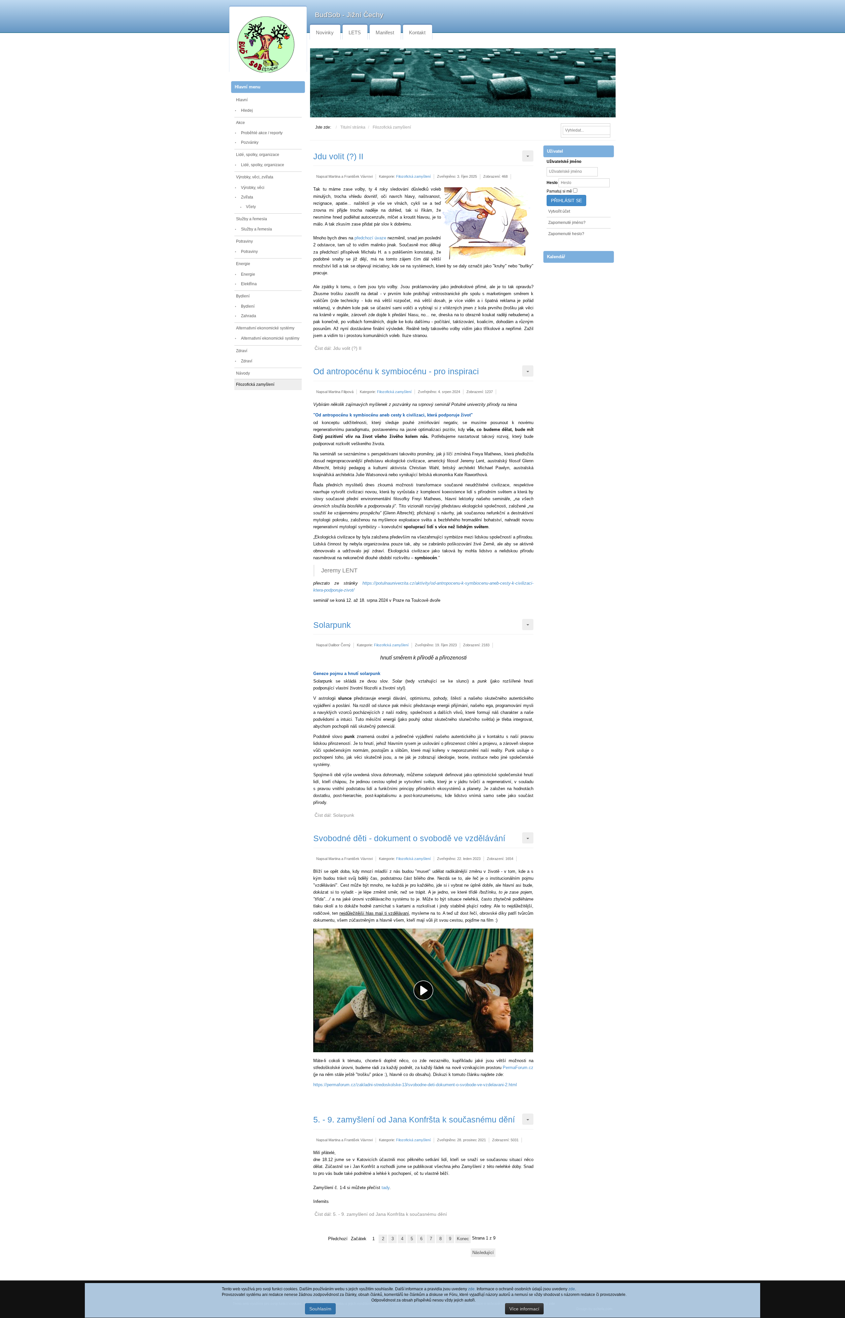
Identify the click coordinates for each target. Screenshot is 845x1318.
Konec (463, 1238)
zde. (472, 1289)
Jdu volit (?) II (338, 156)
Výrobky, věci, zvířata (254, 177)
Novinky (325, 32)
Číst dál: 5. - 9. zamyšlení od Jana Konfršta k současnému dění (381, 1214)
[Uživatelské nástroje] (527, 156)
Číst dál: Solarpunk (334, 815)
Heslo (552, 182)
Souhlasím (320, 1308)
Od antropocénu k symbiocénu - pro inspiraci (396, 371)
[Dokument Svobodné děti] (424, 990)
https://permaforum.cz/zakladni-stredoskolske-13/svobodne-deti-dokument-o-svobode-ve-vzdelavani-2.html (415, 1084)
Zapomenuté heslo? (566, 233)
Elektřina (249, 284)
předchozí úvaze (370, 237)
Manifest (385, 32)
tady (385, 1187)
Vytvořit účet (559, 211)
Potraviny (244, 241)
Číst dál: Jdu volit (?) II (338, 348)
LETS (355, 32)
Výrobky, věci (252, 187)
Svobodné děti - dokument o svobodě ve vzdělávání (409, 838)
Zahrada (248, 316)
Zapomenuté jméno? (567, 222)
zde (571, 1289)
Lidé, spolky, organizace (257, 154)
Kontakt (417, 32)
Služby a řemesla (251, 219)
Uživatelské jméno (564, 161)
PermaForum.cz (518, 1067)
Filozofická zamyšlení (255, 384)
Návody (243, 373)
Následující (483, 1252)
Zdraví (241, 351)
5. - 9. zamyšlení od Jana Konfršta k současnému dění (414, 1119)
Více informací (524, 1308)
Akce (240, 122)
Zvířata (247, 197)
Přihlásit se (566, 200)
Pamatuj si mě (559, 191)
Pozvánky (249, 142)
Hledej (247, 110)
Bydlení (243, 296)
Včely (251, 206)
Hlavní (242, 100)
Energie (243, 263)
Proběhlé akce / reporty (262, 133)
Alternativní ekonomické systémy (265, 328)
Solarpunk (332, 624)
